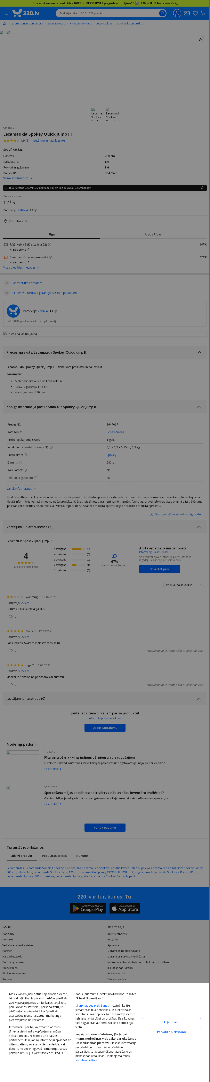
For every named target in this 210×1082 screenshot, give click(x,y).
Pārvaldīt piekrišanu (168, 1031)
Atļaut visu (168, 1021)
